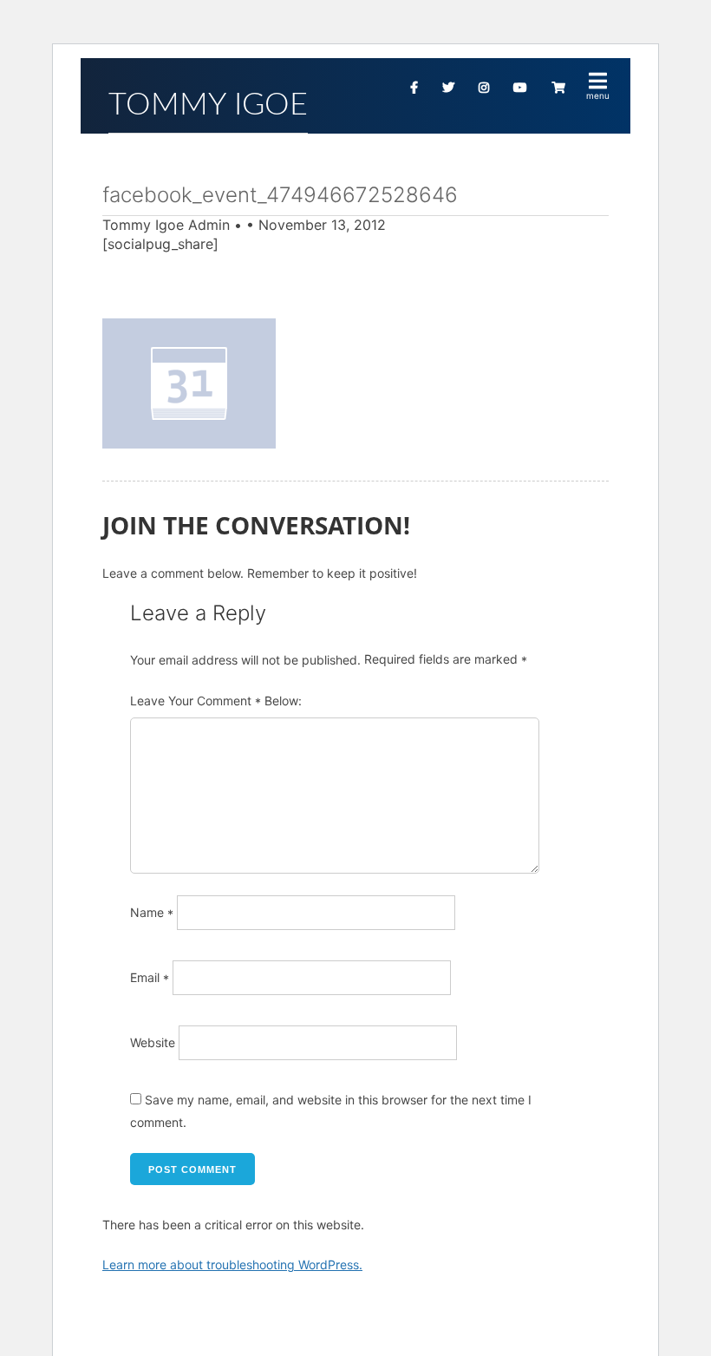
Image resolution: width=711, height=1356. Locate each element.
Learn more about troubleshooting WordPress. (232, 1264)
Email (149, 977)
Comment (229, 701)
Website (152, 1042)
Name (151, 912)
